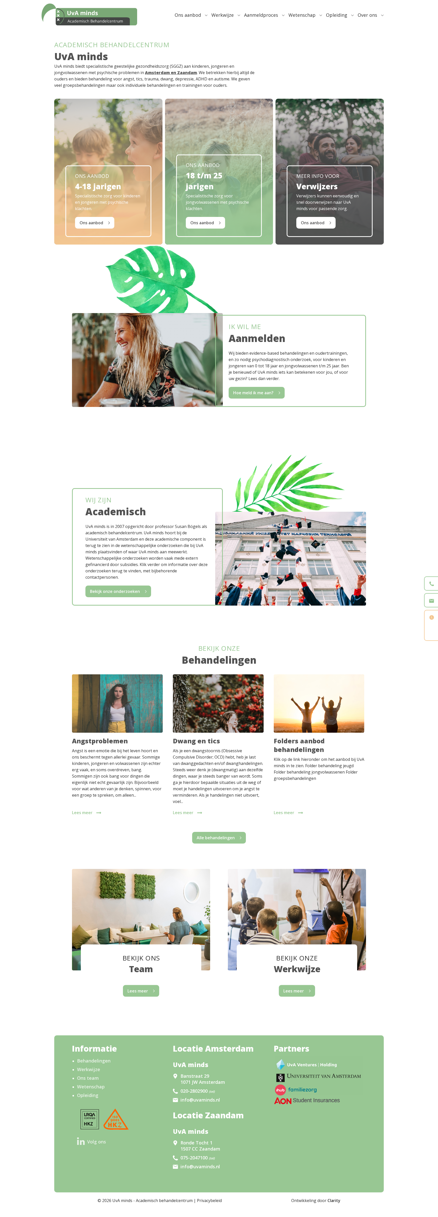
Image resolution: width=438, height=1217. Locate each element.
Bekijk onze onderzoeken (115, 591)
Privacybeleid (209, 1200)
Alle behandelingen (216, 838)
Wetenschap (302, 15)
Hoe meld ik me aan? (253, 393)
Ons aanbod (188, 15)
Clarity (333, 1200)
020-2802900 (197, 1091)
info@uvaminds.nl (200, 1100)
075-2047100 (197, 1158)
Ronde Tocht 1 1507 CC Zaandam (200, 1146)
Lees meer (82, 812)
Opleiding (336, 15)
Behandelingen (94, 1061)
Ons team (88, 1078)
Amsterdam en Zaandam (171, 72)
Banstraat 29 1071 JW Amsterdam (202, 1079)
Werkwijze (222, 15)
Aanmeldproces (261, 15)
